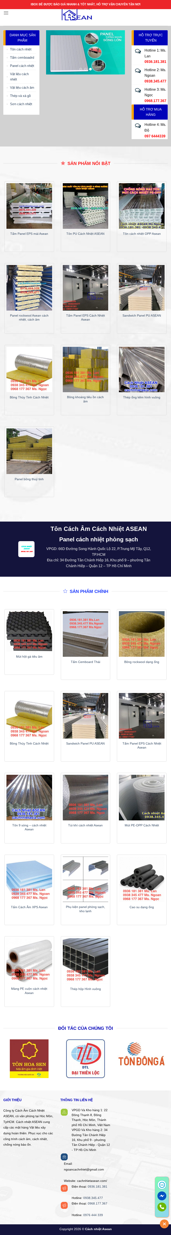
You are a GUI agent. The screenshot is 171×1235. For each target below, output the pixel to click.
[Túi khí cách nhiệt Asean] (85, 797)
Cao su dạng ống (142, 907)
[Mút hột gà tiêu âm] (29, 631)
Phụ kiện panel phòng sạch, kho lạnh (85, 909)
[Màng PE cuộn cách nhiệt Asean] (29, 961)
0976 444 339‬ (93, 1215)
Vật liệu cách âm (22, 87)
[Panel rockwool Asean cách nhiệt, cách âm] (29, 288)
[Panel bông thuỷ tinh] (29, 451)
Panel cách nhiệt (22, 66)
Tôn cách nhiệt (20, 49)
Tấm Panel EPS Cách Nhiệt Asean (85, 317)
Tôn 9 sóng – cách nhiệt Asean (29, 827)
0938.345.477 (93, 1198)
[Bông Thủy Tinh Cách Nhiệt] (29, 369)
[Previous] (53, 52)
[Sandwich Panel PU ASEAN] (142, 288)
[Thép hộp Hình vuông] (85, 961)
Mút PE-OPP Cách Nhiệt (142, 825)
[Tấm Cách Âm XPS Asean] (29, 879)
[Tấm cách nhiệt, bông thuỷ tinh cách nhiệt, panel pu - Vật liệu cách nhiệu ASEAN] (85, 12)
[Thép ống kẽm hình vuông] (142, 369)
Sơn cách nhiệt (21, 104)
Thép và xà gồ (20, 96)
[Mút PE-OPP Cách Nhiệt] (142, 797)
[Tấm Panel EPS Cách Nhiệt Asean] (85, 288)
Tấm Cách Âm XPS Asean (29, 907)
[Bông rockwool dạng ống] (142, 634)
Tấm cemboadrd (22, 57)
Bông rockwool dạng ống (141, 662)
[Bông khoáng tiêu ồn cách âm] (85, 369)
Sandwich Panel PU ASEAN (141, 315)
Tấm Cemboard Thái (85, 662)
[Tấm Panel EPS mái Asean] (29, 206)
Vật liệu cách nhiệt (19, 76)
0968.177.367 (97, 1203)
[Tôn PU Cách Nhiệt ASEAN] (85, 206)
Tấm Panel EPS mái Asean (29, 233)
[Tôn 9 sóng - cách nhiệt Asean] (29, 797)
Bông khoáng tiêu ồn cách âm (85, 399)
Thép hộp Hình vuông (85, 989)
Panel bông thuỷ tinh (29, 479)
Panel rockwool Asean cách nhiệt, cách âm (29, 317)
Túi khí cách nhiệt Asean (85, 825)
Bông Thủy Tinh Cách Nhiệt (29, 397)
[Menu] (6, 12)
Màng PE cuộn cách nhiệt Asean (29, 991)
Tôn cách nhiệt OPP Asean (142, 233)
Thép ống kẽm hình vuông (141, 397)
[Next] (118, 52)
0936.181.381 (97, 1186)
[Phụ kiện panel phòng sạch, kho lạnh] (85, 879)
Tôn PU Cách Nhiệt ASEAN (85, 233)
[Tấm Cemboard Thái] (85, 634)
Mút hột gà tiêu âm (29, 656)
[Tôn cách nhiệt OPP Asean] (142, 206)
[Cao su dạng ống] (142, 879)
